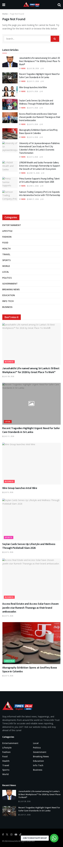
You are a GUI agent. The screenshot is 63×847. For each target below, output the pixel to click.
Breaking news (11, 289)
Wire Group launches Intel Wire (33, 87)
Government (10, 283)
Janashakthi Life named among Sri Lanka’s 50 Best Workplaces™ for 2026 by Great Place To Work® (39, 61)
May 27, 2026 (33, 199)
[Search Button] (55, 39)
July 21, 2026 (33, 81)
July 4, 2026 (33, 137)
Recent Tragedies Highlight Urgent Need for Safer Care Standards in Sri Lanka (39, 809)
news (23, 68)
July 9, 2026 (33, 91)
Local (5, 271)
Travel (6, 254)
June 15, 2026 (34, 173)
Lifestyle (7, 230)
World (6, 266)
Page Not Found (17, 14)
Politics (7, 277)
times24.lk (13, 841)
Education (8, 295)
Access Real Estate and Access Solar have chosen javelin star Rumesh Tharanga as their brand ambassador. (39, 117)
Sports (6, 260)
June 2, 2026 (33, 186)
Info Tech (8, 301)
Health (6, 248)
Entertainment (11, 225)
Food (5, 242)
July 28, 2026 (33, 68)
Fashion (6, 236)
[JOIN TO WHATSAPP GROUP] (54, 838)
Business (7, 307)
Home (5, 14)
